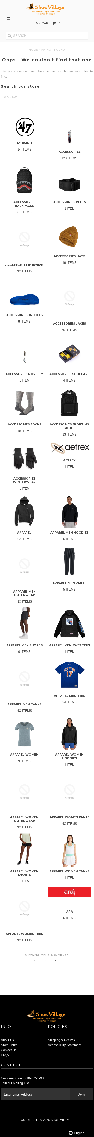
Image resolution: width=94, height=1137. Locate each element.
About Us (7, 1040)
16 (54, 960)
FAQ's (5, 1055)
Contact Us (9, 1050)
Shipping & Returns (61, 1040)
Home (33, 49)
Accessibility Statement (64, 1045)
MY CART (48, 23)
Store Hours (9, 1045)
